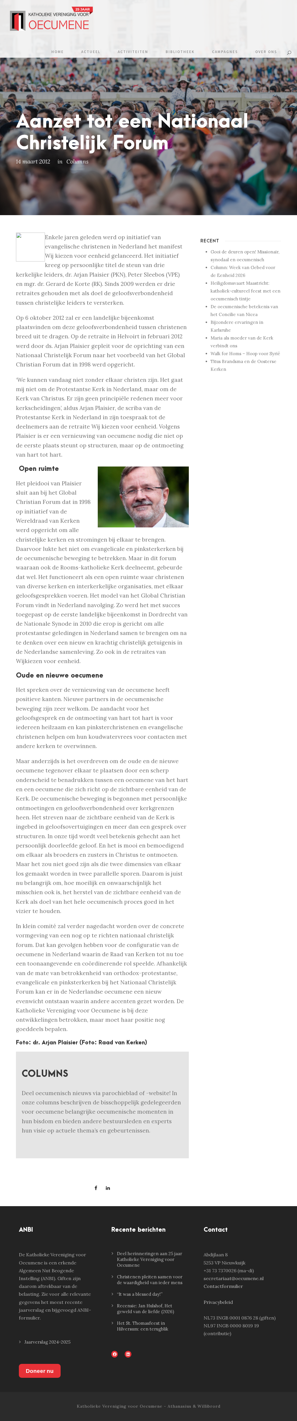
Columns (77, 161)
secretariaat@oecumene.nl (234, 1278)
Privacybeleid (218, 1302)
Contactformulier (223, 1286)
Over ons (266, 51)
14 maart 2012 (33, 161)
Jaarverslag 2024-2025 (47, 1342)
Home (57, 51)
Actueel (90, 51)
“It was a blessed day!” (139, 1294)
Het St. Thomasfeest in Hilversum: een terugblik (142, 1326)
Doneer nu (40, 1371)
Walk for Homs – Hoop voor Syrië (245, 353)
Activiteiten (133, 51)
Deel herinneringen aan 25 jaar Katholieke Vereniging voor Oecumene (149, 1259)
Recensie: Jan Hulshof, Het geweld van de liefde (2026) (145, 1308)
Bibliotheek (180, 51)
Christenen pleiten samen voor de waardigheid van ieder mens (149, 1279)
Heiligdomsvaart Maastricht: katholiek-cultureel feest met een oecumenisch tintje (245, 291)
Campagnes (225, 51)
